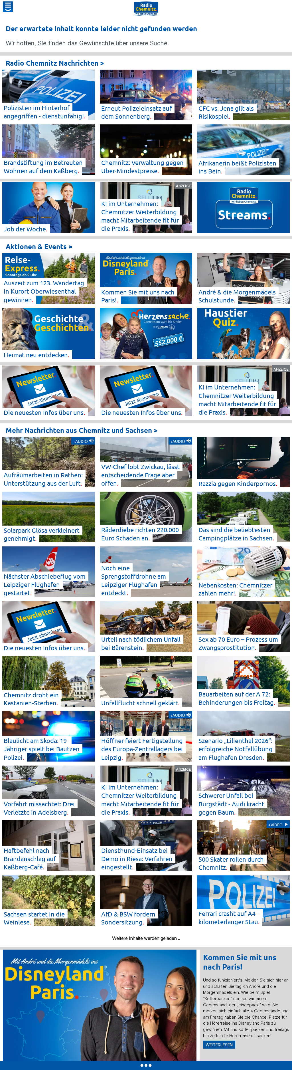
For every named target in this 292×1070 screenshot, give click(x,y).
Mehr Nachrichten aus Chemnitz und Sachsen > (82, 430)
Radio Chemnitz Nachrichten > (55, 62)
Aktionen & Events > (39, 246)
